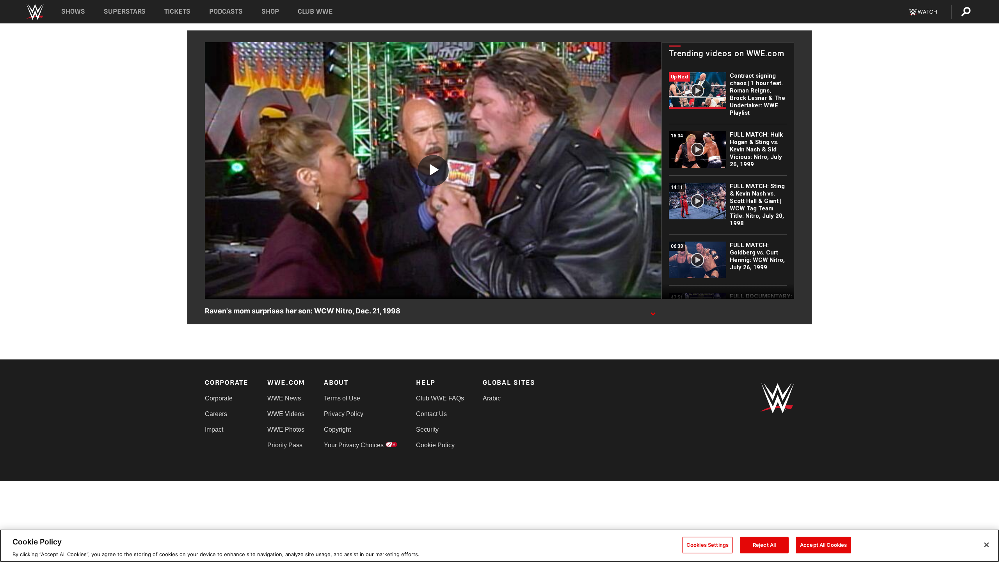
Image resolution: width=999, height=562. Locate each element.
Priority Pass (284, 445)
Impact (214, 429)
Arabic (492, 398)
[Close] (986, 544)
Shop (270, 11)
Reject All (764, 544)
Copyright (337, 429)
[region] (499, 545)
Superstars (125, 11)
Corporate (219, 398)
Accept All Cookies (823, 544)
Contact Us (431, 414)
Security (427, 429)
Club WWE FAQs (440, 398)
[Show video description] (652, 311)
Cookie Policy (435, 445)
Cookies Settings (707, 544)
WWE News (284, 398)
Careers (216, 414)
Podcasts (226, 11)
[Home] (34, 12)
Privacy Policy (343, 414)
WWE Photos (285, 429)
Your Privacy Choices (354, 445)
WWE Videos (285, 414)
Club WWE (315, 11)
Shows (73, 11)
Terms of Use (342, 398)
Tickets (177, 11)
